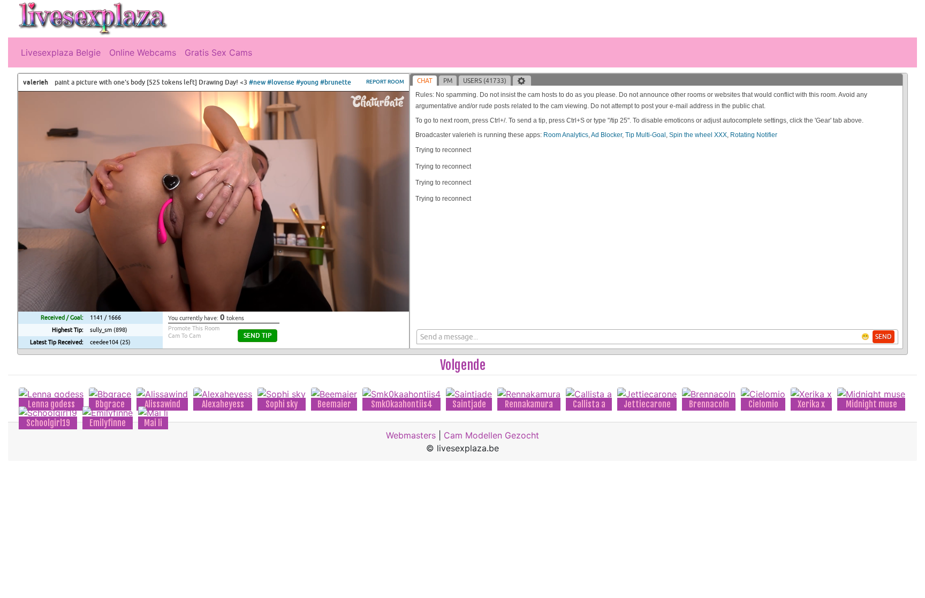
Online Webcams (142, 52)
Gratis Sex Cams (218, 52)
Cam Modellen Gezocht (491, 435)
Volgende (463, 365)
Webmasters (411, 435)
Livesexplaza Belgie (61, 52)
